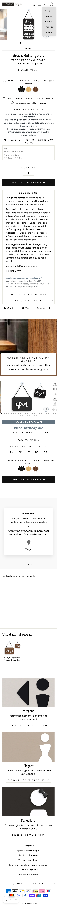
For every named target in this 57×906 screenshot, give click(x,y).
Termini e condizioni (28, 860)
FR (20, 452)
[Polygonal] (28, 692)
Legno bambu (28, 89)
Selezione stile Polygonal (28, 725)
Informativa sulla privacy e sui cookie (28, 865)
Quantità (28, 168)
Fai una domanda (28, 301)
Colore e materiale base (28, 82)
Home (28, 48)
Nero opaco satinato (21, 89)
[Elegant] (28, 746)
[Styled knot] (28, 801)
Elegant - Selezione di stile (28, 780)
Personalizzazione (28, 109)
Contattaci (28, 845)
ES (45, 452)
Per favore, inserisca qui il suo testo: (28, 141)
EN (11, 452)
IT (28, 452)
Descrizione (28, 193)
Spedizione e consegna (28, 294)
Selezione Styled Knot (28, 835)
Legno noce (35, 89)
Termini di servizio (28, 869)
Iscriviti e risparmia (27, 884)
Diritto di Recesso (28, 855)
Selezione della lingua (28, 446)
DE (36, 452)
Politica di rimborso (28, 874)
